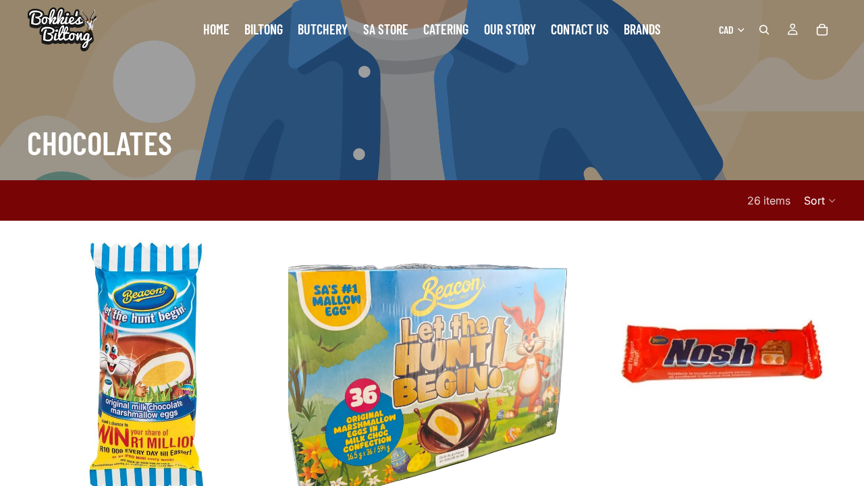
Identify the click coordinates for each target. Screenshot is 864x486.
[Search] (764, 30)
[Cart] (822, 30)
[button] (820, 200)
